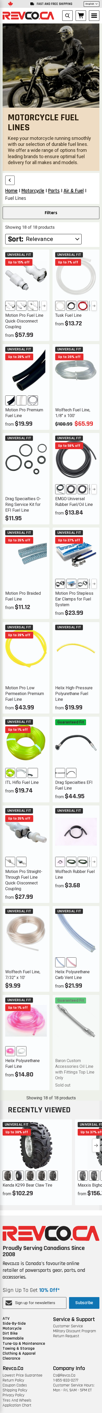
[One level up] (10, 180)
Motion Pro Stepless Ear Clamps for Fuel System (74, 599)
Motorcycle (12, 1328)
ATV (6, 1318)
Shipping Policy (15, 1390)
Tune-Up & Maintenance (24, 1343)
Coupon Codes (15, 1385)
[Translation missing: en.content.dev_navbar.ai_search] (67, 15)
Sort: (15, 239)
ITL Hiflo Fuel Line (22, 782)
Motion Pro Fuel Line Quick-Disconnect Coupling (24, 321)
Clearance (11, 1358)
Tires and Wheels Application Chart (17, 1403)
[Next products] (96, 1145)
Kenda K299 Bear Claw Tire (27, 1185)
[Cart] (81, 15)
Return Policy (13, 1380)
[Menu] (94, 15)
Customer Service (68, 1326)
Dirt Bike (10, 1333)
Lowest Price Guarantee (22, 1375)
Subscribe (84, 1303)
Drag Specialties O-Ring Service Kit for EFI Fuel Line (23, 504)
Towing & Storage (19, 1348)
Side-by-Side (14, 1323)
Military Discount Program (74, 1331)
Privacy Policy (13, 1395)
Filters (51, 213)
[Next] (44, 306)
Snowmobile (13, 1338)
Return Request (66, 1336)
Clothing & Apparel (19, 1353)
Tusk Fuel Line (68, 315)
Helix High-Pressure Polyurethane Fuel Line (74, 693)
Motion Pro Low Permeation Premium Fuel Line (24, 693)
